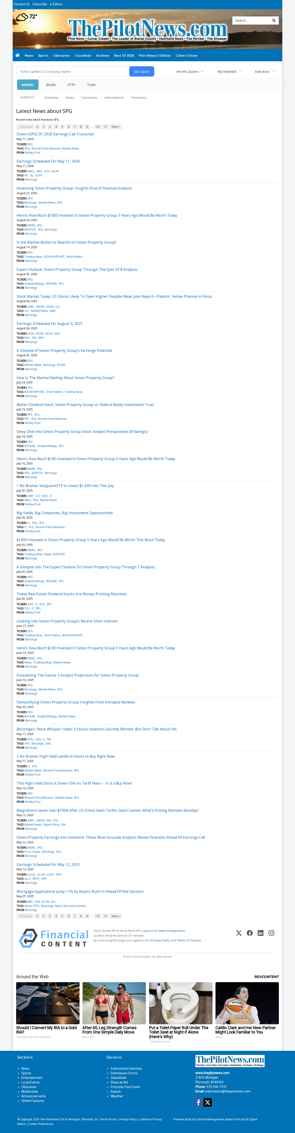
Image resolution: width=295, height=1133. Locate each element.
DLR (37, 902)
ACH (47, 171)
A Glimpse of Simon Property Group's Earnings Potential (64, 350)
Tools (91, 84)
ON (34, 338)
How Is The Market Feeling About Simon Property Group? (65, 377)
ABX (39, 171)
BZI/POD (30, 229)
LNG (38, 739)
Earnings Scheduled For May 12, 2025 (48, 864)
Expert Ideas (51, 824)
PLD (35, 500)
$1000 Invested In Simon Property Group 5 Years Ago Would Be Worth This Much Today (91, 539)
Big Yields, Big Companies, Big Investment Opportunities (65, 512)
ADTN (39, 334)
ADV (58, 874)
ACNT (50, 874)
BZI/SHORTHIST (54, 257)
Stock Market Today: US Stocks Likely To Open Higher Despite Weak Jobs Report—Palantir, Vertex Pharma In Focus (114, 296)
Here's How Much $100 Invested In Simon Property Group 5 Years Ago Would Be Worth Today (96, 458)
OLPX (38, 175)
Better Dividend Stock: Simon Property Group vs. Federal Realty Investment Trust (85, 404)
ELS (53, 902)
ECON (45, 902)
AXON (50, 307)
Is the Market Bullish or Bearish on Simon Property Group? (66, 242)
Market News (70, 148)
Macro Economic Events (70, 906)
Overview (51, 97)
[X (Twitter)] (239, 938)
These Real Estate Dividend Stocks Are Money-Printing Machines (72, 593)
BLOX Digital (249, 1119)
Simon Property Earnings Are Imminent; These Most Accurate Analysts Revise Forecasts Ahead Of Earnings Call (111, 837)
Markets (28, 84)
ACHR (55, 171)
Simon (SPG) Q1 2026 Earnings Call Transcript (55, 134)
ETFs (71, 84)
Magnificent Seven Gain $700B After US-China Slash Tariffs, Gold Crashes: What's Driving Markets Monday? (108, 810)
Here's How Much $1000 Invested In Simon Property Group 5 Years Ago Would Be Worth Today (97, 215)
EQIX (45, 496)
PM (49, 739)
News (70, 97)
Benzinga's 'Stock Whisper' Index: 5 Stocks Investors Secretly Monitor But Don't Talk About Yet (97, 729)
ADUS (49, 334)
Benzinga (31, 179)
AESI (57, 334)
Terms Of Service (189, 940)
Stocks (51, 84)
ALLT (27, 879)
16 (97, 127)
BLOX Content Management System (211, 1119)
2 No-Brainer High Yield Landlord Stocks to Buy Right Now (66, 756)
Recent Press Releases (46, 148)
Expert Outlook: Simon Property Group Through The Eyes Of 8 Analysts (77, 269)
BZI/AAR (51, 284)
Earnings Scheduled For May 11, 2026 (48, 161)
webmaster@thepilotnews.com (228, 1091)
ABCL (31, 171)
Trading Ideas (33, 257)
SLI (31, 175)
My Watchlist (226, 71)
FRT (30, 415)
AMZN (40, 307)
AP (26, 175)
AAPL (31, 820)
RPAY (36, 879)
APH (30, 739)
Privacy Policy (160, 940)
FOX (55, 820)
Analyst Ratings (34, 284)
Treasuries (139, 97)
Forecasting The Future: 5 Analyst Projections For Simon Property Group (78, 675)
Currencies (89, 97)
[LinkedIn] (260, 938)
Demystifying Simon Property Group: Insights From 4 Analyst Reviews (76, 702)
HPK (44, 879)
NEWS (31, 225)
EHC (27, 338)
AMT (30, 496)
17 (105, 127)
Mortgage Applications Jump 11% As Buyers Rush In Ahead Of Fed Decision (80, 891)
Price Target (32, 852)
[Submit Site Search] (274, 20)
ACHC (31, 874)
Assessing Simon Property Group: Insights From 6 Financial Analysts (74, 188)
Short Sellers (74, 257)
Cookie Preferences (40, 1124)
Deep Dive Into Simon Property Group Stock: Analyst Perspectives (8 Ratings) (82, 431)
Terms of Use (108, 1119)
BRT (30, 902)
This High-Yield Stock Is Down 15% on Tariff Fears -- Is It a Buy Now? (74, 783)
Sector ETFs (31, 906)
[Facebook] (249, 938)
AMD (31, 307)
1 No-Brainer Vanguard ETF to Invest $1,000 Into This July (65, 485)
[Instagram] (271, 938)
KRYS (41, 338)
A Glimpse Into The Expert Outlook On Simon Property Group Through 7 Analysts (86, 566)
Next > (116, 127)
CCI (37, 496)
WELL (27, 500)
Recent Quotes (188, 71)
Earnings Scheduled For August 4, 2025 (50, 323)
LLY (58, 307)
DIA (48, 820)
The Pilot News (49, 1119)
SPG (30, 144)
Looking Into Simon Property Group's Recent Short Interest (67, 621)
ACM (31, 334)
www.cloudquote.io (171, 931)
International (114, 97)
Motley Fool (32, 153)
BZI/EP (61, 365)
